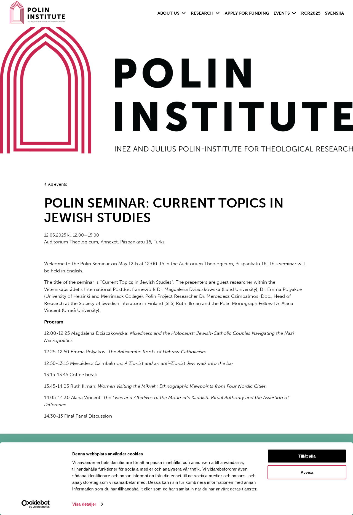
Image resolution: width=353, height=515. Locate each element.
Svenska (334, 13)
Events (282, 13)
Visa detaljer (84, 504)
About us (168, 13)
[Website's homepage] (39, 13)
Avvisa (307, 472)
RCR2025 (310, 13)
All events (57, 184)
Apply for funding (247, 13)
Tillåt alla (306, 456)
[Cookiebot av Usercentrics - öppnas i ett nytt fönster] (36, 504)
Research (202, 13)
